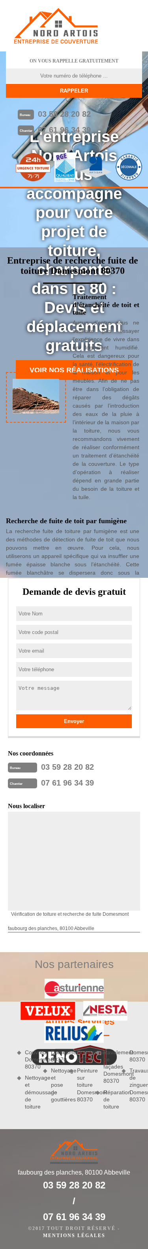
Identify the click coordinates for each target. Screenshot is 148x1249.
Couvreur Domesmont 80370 (31, 1059)
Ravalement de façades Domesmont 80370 (109, 1066)
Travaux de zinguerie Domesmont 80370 (135, 1085)
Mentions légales (74, 1235)
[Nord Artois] (56, 25)
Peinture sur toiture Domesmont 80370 (83, 1085)
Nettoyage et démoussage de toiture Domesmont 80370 (44, 1079)
